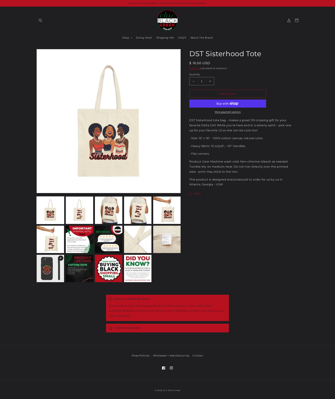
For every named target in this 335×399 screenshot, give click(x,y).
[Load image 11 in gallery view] (79, 268)
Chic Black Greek (171, 390)
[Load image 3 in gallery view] (108, 210)
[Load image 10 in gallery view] (167, 239)
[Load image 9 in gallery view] (137, 239)
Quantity (194, 74)
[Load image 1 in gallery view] (50, 210)
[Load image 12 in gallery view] (108, 268)
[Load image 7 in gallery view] (79, 239)
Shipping (194, 68)
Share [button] (197, 193)
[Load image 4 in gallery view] (137, 210)
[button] (40, 20)
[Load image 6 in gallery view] (50, 239)
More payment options (228, 112)
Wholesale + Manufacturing (171, 355)
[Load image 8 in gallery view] (108, 239)
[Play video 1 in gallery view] (50, 268)
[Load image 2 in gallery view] (79, 210)
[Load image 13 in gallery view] (137, 268)
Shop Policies (141, 355)
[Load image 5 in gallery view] (167, 210)
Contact (198, 355)
